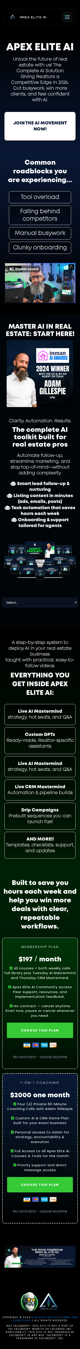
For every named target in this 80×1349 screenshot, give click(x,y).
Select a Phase (13, 595)
